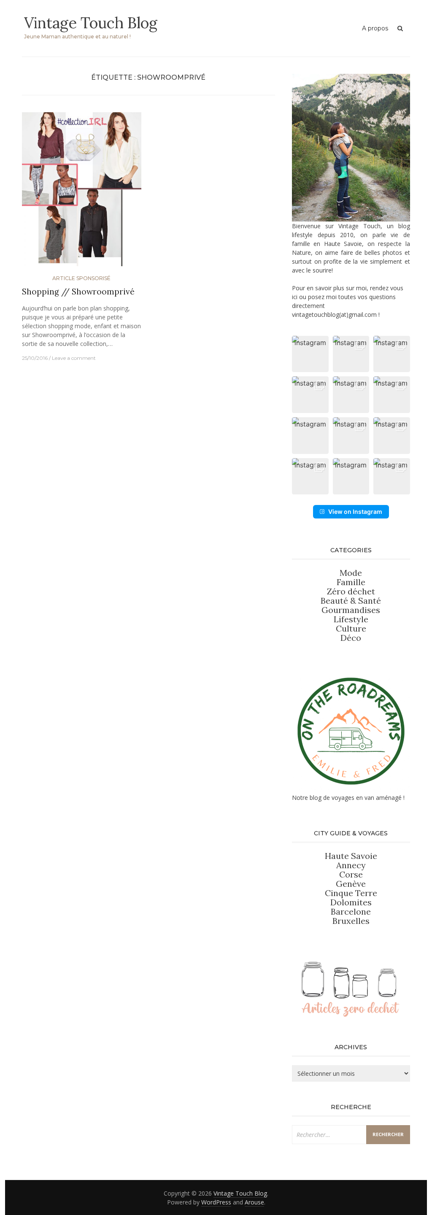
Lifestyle (351, 619)
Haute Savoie (351, 855)
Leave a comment (74, 358)
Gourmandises (350, 610)
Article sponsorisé (81, 278)
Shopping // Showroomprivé (78, 291)
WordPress (216, 1202)
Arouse (254, 1202)
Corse (351, 874)
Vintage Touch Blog (90, 22)
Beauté (335, 600)
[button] (310, 354)
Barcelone (351, 911)
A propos (375, 28)
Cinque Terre (351, 893)
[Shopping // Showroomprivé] (81, 193)
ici (294, 297)
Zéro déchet (351, 591)
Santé (369, 600)
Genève (351, 883)
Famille (351, 582)
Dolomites (351, 902)
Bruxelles (351, 920)
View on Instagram (355, 511)
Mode (351, 572)
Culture (351, 628)
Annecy (351, 865)
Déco (350, 637)
